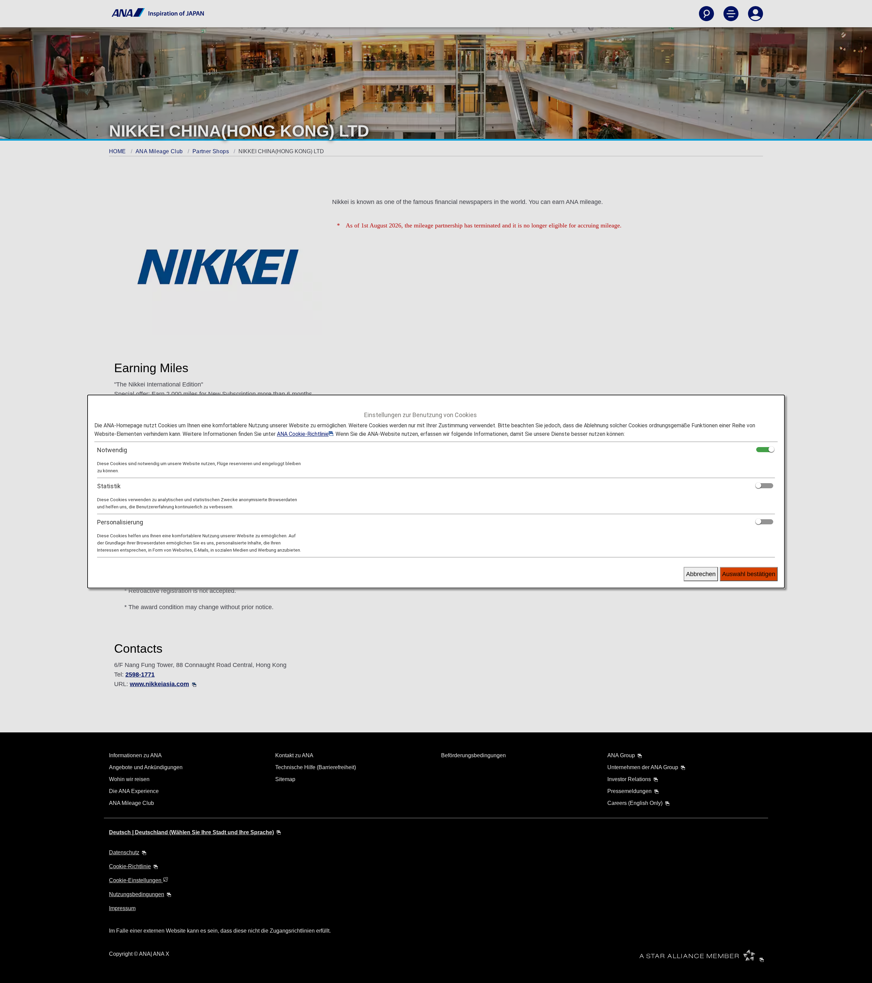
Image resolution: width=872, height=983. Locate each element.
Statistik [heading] (109, 486)
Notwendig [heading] (112, 450)
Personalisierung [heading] (120, 522)
